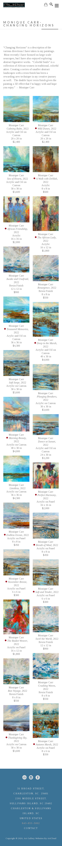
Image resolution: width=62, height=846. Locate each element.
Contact (31, 828)
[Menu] (57, 5)
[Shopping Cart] (45, 4)
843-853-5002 (31, 823)
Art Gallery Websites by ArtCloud (40, 838)
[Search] (51, 4)
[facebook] (38, 777)
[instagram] (31, 777)
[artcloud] (24, 777)
